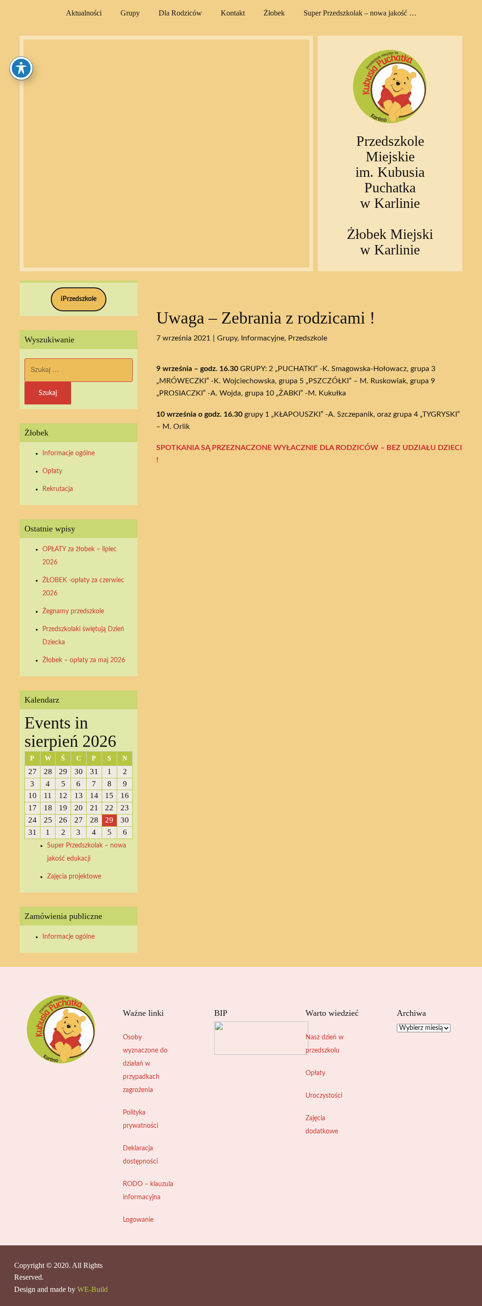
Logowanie (138, 1220)
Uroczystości (323, 1095)
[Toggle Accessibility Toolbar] (21, 68)
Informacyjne (262, 338)
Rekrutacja (57, 489)
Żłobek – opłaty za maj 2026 (83, 660)
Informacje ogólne (68, 453)
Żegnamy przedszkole (73, 611)
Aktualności (84, 13)
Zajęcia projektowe (74, 876)
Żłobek (274, 13)
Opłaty (52, 471)
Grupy (130, 13)
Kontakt (233, 13)
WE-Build (92, 1289)
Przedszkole (307, 338)
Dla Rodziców (180, 13)
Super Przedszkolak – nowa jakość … (360, 13)
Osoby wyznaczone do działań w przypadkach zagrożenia (145, 1063)
